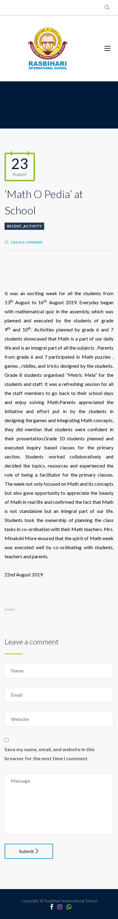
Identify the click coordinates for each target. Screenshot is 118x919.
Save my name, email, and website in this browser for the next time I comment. (50, 753)
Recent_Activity (24, 226)
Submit (26, 851)
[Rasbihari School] (48, 48)
